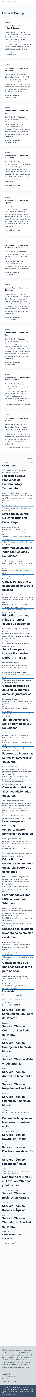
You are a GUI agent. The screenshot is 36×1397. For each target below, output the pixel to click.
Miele (4, 1068)
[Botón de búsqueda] (32, 462)
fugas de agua (16, 709)
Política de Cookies (9, 1381)
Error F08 (5, 571)
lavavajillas (6, 672)
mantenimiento (21, 986)
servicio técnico (7, 539)
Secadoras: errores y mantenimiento (15, 595)
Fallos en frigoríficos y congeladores (15, 493)
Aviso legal (6, 1374)
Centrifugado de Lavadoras (12, 839)
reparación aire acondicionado (13, 810)
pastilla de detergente (18, 672)
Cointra (4, 1040)
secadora (19, 607)
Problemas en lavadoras (10, 527)
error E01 (5, 742)
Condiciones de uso (9, 1376)
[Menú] (33, 3)
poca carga (23, 848)
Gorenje (7, 22)
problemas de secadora (10, 604)
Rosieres (5, 1202)
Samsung (5, 1023)
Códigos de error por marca (12, 561)
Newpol (4, 1144)
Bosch (4, 1215)
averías (4, 641)
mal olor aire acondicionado (12, 808)
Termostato (16, 505)
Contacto (5, 1379)
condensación (12, 886)
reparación (28, 537)
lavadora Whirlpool (16, 571)
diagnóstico (6, 709)
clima (4, 886)
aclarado (5, 952)
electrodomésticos (8, 776)
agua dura (12, 952)
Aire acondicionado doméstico (13, 801)
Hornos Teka (13, 742)
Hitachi (4, 1110)
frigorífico (11, 641)
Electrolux (5, 1156)
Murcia (21, 537)
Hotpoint (5, 1093)
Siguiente (28, 459)
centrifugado (6, 537)
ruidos (18, 641)
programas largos (8, 779)
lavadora (15, 537)
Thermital (5, 1232)
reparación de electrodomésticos (13, 675)
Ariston (4, 1081)
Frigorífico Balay (8, 503)
